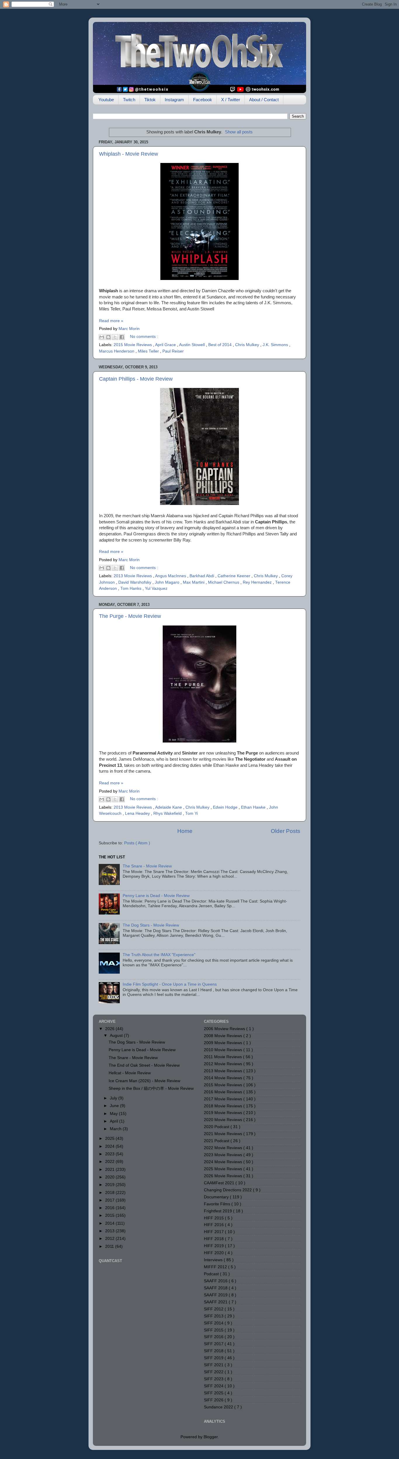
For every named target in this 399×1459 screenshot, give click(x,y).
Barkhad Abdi (202, 576)
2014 (110, 1223)
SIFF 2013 (214, 1316)
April (114, 1121)
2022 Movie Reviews (223, 1148)
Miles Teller (149, 351)
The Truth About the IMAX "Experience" (159, 955)
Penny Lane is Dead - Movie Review (156, 895)
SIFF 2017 (214, 1344)
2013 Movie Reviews (133, 576)
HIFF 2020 (214, 1253)
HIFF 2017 (214, 1232)
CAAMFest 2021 (219, 1183)
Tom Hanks (131, 588)
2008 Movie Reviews (223, 1036)
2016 (110, 1208)
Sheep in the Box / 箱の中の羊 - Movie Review (151, 1088)
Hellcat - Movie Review (130, 1073)
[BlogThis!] (108, 337)
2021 (110, 1169)
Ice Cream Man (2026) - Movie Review (144, 1081)
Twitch (129, 99)
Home (184, 831)
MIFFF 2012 (216, 1267)
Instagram (174, 99)
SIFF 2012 (214, 1309)
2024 (110, 1146)
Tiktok (150, 99)
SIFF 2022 (214, 1372)
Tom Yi (191, 813)
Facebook (202, 99)
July (114, 1098)
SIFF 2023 (214, 1379)
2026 (110, 1029)
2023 (110, 1154)
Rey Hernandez (258, 582)
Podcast (212, 1274)
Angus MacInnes (171, 576)
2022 (110, 1161)
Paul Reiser (173, 351)
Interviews (214, 1260)
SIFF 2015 (214, 1330)
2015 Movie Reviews (133, 345)
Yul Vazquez (156, 588)
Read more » (111, 321)
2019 (110, 1185)
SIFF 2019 (214, 1358)
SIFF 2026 (214, 1400)
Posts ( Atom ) (137, 843)
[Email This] (102, 337)
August (117, 1035)
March (116, 1129)
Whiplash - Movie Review (128, 154)
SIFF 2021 (214, 1365)
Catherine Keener (234, 576)
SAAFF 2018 (216, 1288)
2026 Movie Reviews (223, 1176)
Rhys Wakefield (168, 813)
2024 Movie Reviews (223, 1162)
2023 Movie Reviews (223, 1155)
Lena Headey (138, 813)
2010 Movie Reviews (223, 1050)
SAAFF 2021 (216, 1302)
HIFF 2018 (214, 1239)
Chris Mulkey (247, 345)
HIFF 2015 (214, 1218)
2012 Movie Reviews (223, 1064)
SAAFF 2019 (216, 1295)
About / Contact (264, 99)
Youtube (106, 99)
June (115, 1106)
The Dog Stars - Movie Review (151, 925)
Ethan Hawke (254, 807)
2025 (110, 1138)
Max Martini (194, 582)
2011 (110, 1246)
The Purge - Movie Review (130, 616)
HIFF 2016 (214, 1225)
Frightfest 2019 (218, 1211)
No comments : (144, 336)
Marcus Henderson (117, 351)
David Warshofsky (135, 582)
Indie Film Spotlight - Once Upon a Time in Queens (170, 984)
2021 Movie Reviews (223, 1134)
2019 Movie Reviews (223, 1113)
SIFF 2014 (214, 1323)
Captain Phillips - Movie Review (136, 379)
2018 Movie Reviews (223, 1106)
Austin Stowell (192, 345)
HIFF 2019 (214, 1246)
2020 (110, 1177)
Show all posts (239, 132)
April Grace (166, 345)
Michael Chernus (224, 582)
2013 (110, 1231)
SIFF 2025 (214, 1393)
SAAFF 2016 (216, 1281)
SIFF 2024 (214, 1386)
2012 (110, 1238)
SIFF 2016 (214, 1337)
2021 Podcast (217, 1141)
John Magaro (168, 582)
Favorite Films (217, 1204)
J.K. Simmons (276, 345)
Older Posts (285, 831)
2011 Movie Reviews (223, 1057)
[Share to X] (115, 337)
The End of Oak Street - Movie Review (144, 1065)
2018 (110, 1192)
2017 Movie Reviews (223, 1099)
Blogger (211, 1437)
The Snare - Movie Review (147, 866)
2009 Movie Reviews (223, 1043)
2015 (110, 1215)
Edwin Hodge (226, 807)
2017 (110, 1200)
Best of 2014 (220, 345)
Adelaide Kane (169, 807)
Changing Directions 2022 (228, 1190)
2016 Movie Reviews (223, 1092)
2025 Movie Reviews (223, 1169)
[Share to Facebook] (122, 337)
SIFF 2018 (214, 1351)
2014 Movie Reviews (223, 1078)
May (114, 1113)
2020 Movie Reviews (223, 1120)
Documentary (217, 1197)
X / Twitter (230, 99)
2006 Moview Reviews (225, 1029)
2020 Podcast (217, 1127)
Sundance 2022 (219, 1407)
